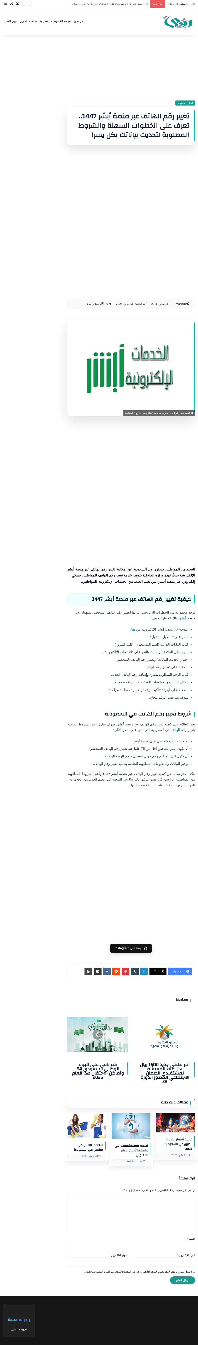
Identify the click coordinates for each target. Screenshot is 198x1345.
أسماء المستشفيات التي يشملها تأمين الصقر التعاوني (131, 1150)
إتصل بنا (44, 21)
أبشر (182, 618)
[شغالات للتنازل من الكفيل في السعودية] (86, 1125)
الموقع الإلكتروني (119, 1255)
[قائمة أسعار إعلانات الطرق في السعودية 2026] (175, 1122)
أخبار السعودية (185, 103)
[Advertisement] (131, 68)
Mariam (181, 303)
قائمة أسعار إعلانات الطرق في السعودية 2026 (178, 1144)
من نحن (78, 21)
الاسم (191, 1238)
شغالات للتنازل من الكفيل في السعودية (88, 1147)
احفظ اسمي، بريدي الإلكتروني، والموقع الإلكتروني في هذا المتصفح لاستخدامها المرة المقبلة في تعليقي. (138, 1271)
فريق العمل (11, 21)
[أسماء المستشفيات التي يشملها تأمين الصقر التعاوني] (131, 1126)
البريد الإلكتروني (185, 1255)
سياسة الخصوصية (61, 21)
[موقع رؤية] (177, 21)
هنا (133, 629)
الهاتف (175, 730)
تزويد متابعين (19, 1329)
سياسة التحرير (28, 21)
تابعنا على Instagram (131, 948)
